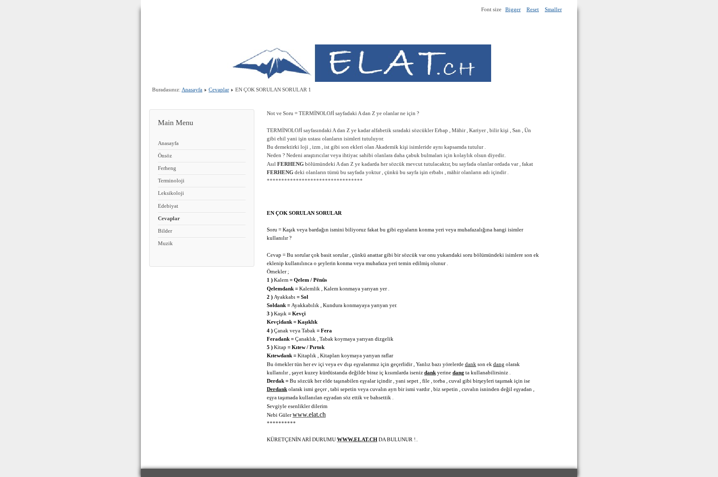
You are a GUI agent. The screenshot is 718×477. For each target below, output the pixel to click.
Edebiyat (168, 206)
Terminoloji (171, 181)
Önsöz (165, 156)
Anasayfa (192, 90)
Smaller (553, 9)
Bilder (165, 231)
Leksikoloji (171, 193)
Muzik (165, 243)
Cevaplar (219, 90)
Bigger (513, 9)
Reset (532, 9)
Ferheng (167, 168)
